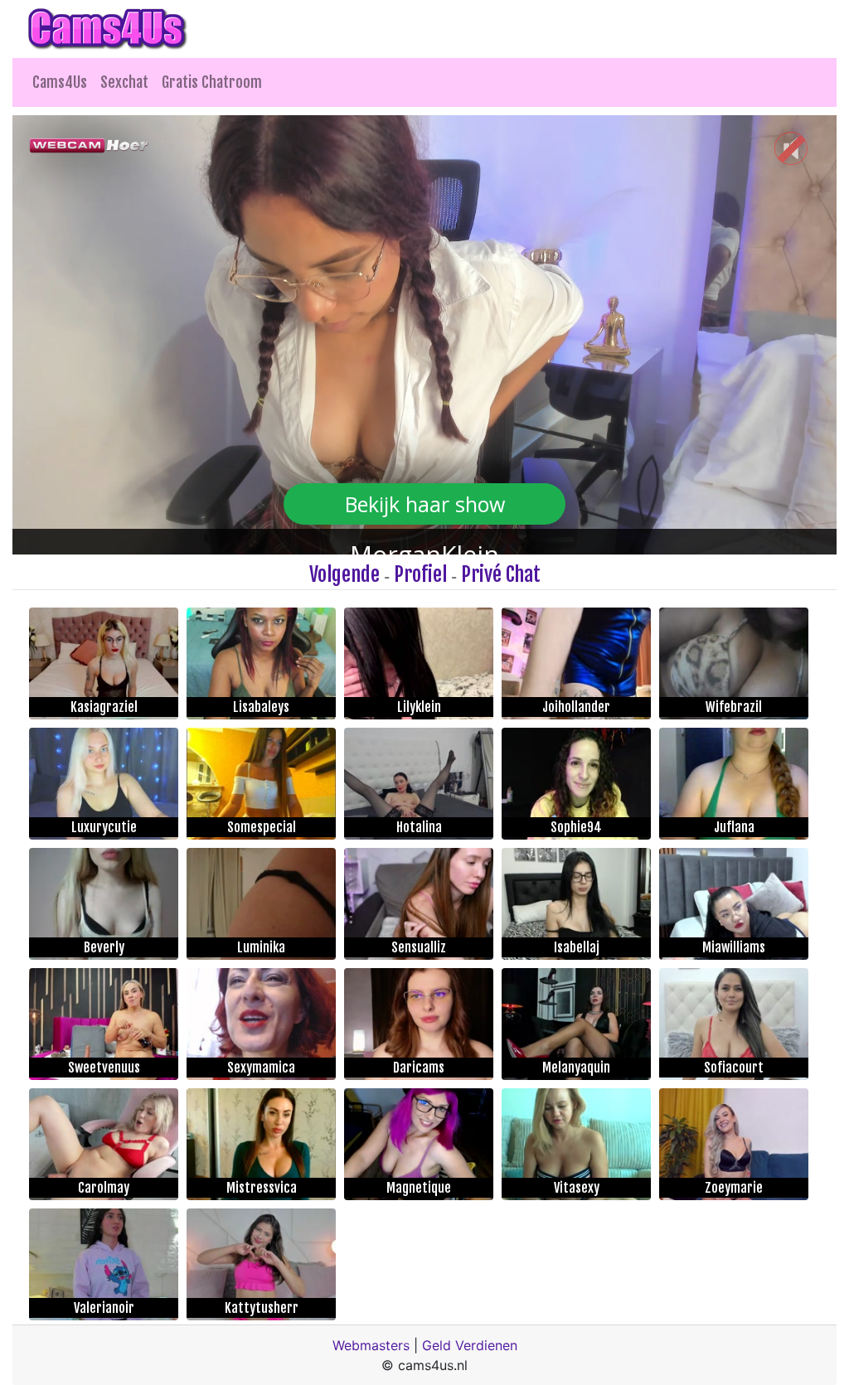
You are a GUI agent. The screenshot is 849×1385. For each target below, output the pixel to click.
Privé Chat (501, 574)
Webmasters (371, 1345)
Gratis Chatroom (212, 82)
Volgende (344, 574)
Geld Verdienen (469, 1345)
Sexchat (124, 82)
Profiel (420, 574)
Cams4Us (59, 82)
